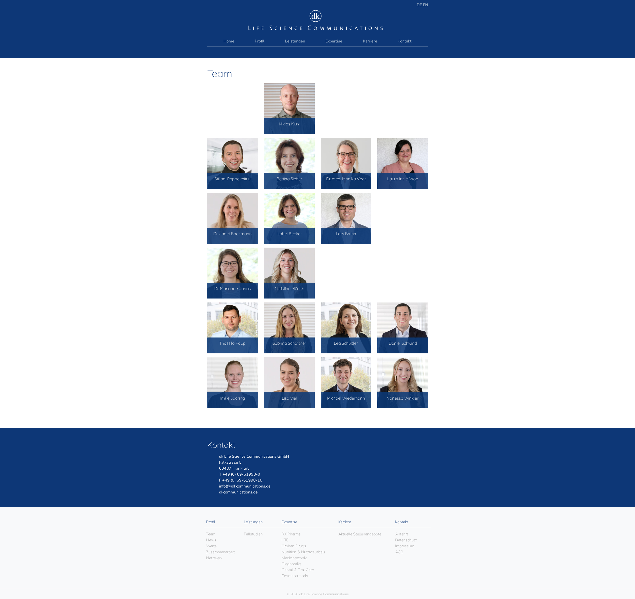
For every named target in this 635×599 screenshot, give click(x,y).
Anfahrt (401, 534)
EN (425, 5)
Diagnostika (292, 564)
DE (420, 5)
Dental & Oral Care (298, 570)
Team (210, 534)
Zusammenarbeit (220, 552)
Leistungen (295, 41)
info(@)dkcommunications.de (245, 486)
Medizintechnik (294, 558)
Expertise (333, 41)
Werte (211, 546)
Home (228, 41)
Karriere (370, 41)
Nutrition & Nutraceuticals (303, 552)
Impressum (404, 546)
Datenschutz (406, 540)
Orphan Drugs (294, 546)
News (211, 540)
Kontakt (405, 41)
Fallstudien (253, 534)
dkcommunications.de (238, 492)
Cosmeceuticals (295, 576)
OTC (285, 540)
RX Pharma (291, 534)
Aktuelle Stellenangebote (359, 534)
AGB (399, 552)
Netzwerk (214, 558)
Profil (259, 41)
